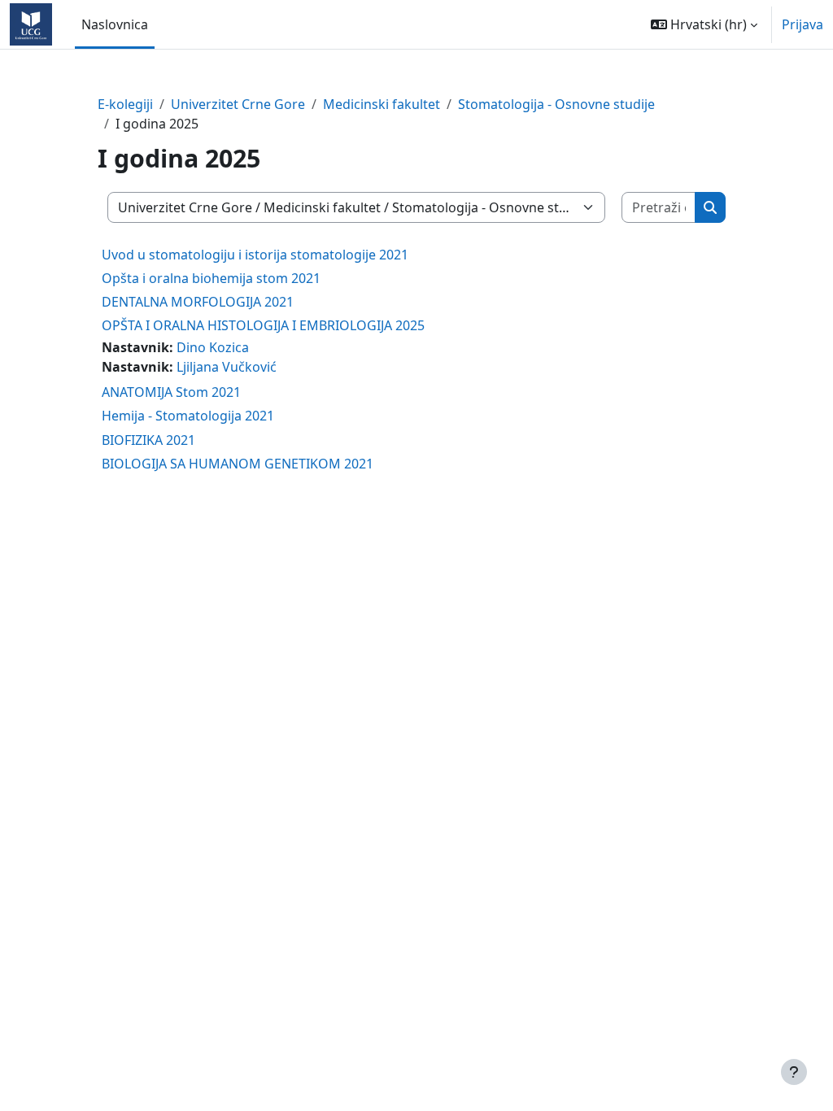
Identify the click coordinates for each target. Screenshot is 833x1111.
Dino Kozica (213, 347)
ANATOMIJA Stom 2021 (171, 392)
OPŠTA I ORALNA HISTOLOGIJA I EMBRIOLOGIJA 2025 (263, 325)
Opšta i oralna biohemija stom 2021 (211, 278)
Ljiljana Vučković (227, 367)
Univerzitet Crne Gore (238, 104)
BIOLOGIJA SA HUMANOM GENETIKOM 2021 (237, 464)
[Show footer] (794, 1072)
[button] (704, 24)
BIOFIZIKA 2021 (148, 440)
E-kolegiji (125, 104)
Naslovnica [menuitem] (114, 24)
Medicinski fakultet (381, 104)
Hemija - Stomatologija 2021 (188, 416)
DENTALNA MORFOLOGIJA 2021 (198, 302)
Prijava (802, 24)
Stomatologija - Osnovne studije (556, 104)
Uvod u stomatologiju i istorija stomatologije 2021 (255, 255)
